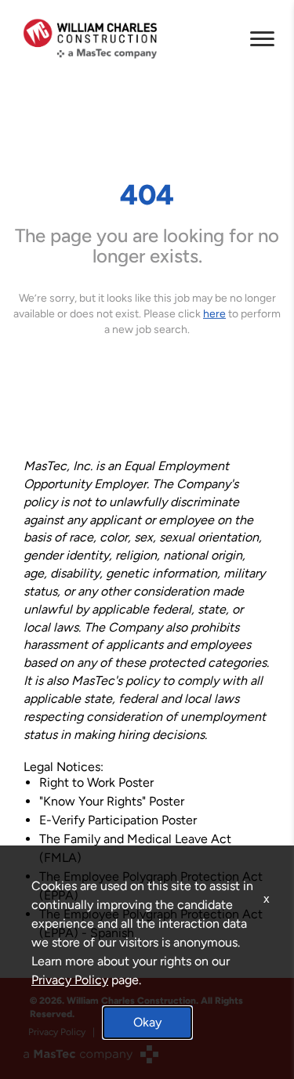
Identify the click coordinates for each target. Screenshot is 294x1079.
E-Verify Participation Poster (118, 820)
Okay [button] (147, 1022)
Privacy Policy (69, 979)
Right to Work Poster (96, 782)
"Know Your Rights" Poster (111, 801)
